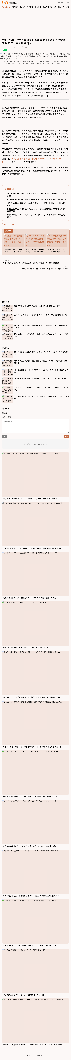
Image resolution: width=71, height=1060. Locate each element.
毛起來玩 (15, 7)
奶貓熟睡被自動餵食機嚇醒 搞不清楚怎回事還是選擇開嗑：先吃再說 (36, 199)
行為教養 (22, 7)
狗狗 (5, 224)
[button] (59, 3)
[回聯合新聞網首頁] (5, 2)
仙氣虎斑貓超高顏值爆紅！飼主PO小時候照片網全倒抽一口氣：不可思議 (36, 194)
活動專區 (61, 7)
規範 (4, 436)
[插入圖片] (61, 436)
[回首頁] (9, 2)
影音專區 (53, 7)
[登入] (65, 3)
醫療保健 (38, 7)
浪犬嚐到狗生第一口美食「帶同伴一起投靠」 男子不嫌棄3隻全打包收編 (36, 215)
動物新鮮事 (6, 7)
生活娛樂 (30, 7)
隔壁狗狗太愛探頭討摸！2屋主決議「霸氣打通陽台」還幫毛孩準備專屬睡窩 (36, 209)
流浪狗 (12, 224)
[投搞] (62, 3)
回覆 (66, 436)
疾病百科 (46, 7)
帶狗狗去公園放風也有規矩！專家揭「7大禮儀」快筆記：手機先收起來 (36, 204)
